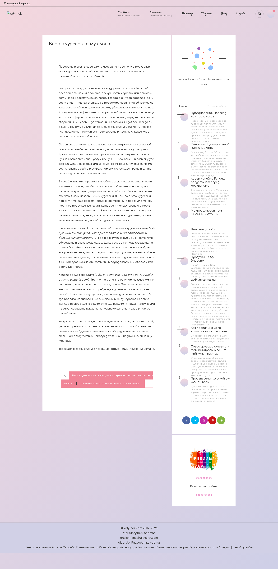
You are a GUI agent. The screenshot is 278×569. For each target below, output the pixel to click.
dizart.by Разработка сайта (139, 542)
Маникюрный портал (139, 533)
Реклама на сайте (203, 486)
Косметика (146, 547)
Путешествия (87, 547)
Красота (211, 547)
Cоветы (192, 79)
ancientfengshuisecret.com (139, 537)
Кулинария (180, 547)
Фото (103, 547)
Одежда (114, 547)
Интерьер (164, 547)
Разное (202, 79)
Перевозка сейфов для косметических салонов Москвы (110, 384)
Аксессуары (129, 547)
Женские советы (38, 547)
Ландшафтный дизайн (236, 547)
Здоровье (197, 547)
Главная (181, 79)
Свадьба (69, 547)
